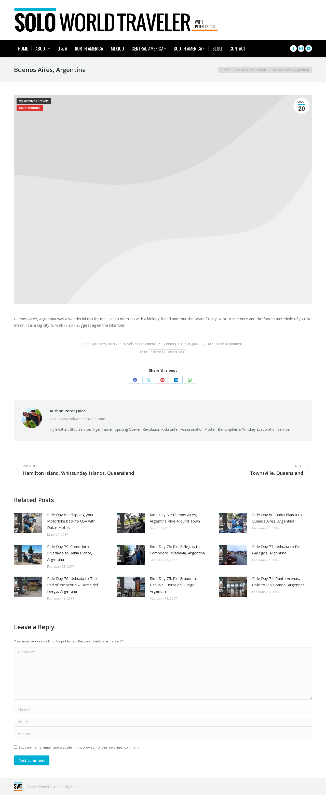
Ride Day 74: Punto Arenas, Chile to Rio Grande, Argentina (278, 581)
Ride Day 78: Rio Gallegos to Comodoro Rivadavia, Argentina (177, 549)
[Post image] (28, 523)
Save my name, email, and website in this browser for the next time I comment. (79, 747)
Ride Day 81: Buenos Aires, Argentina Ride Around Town (175, 518)
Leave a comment (228, 343)
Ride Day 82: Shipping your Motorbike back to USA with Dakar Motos (71, 521)
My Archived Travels (34, 101)
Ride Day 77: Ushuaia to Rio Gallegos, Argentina (276, 549)
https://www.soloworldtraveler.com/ (77, 418)
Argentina (157, 351)
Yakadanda (80, 786)
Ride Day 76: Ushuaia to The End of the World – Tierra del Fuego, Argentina (72, 585)
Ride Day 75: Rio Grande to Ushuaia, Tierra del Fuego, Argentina (173, 585)
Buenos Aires (176, 351)
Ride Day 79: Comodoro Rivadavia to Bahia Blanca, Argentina (69, 553)
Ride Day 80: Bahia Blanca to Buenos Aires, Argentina (277, 518)
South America (29, 108)
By (172, 343)
